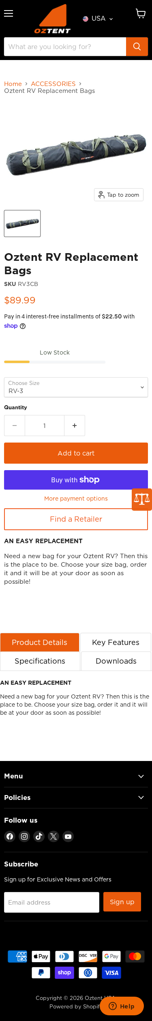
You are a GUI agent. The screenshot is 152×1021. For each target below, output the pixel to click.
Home (13, 83)
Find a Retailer (76, 519)
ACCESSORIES (53, 83)
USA (99, 18)
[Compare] (142, 499)
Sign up (122, 901)
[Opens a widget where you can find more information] (121, 1007)
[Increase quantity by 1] (74, 425)
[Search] (137, 46)
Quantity (15, 407)
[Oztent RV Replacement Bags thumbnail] (22, 223)
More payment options (76, 498)
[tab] (39, 642)
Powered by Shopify (76, 1006)
